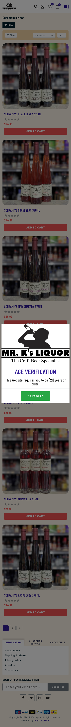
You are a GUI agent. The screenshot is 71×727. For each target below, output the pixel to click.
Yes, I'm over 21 (35, 396)
